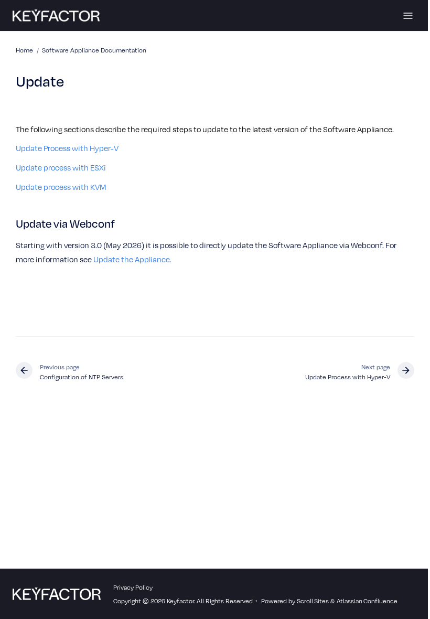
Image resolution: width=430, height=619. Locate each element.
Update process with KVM (61, 187)
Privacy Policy (133, 587)
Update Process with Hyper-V (67, 148)
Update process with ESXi (61, 167)
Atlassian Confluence (367, 600)
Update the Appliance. (132, 259)
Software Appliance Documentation (94, 50)
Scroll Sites (313, 600)
